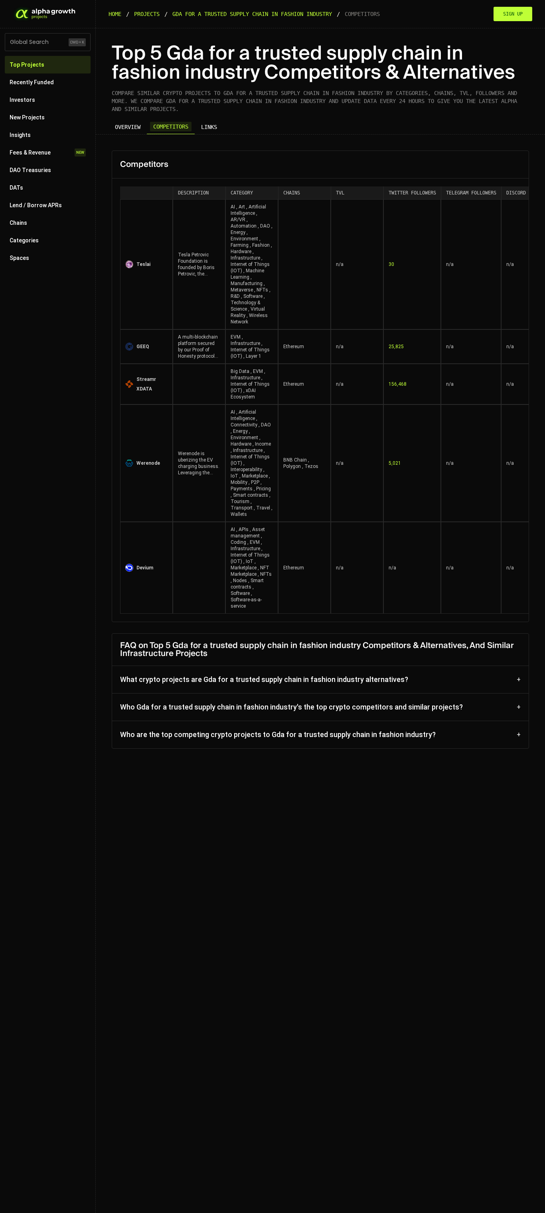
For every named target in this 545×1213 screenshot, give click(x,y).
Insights (20, 135)
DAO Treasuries (30, 170)
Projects (147, 14)
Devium (144, 568)
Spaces (19, 258)
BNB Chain (295, 460)
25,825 (396, 346)
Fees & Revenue (47, 152)
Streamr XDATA (146, 384)
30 (391, 264)
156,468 (398, 384)
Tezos (311, 466)
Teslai (143, 264)
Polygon (292, 466)
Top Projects (27, 64)
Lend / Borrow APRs (36, 205)
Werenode (148, 463)
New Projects (27, 117)
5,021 (395, 463)
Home (115, 14)
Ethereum (293, 346)
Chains (18, 223)
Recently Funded (32, 82)
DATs (16, 187)
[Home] (45, 14)
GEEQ (142, 346)
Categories (24, 240)
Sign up (513, 14)
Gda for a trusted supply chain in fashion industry (252, 14)
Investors (22, 100)
